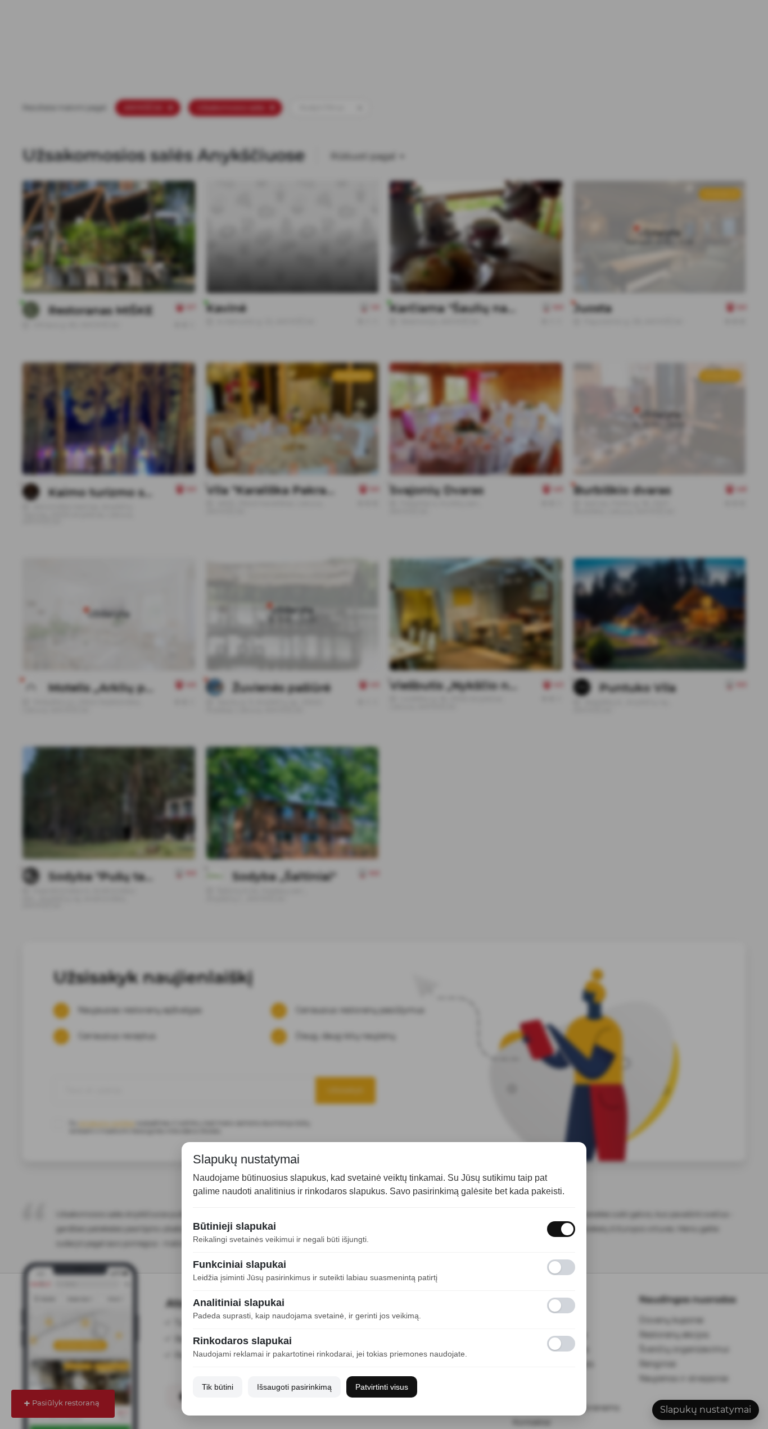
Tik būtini (217, 1386)
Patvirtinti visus (381, 1386)
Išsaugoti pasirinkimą (294, 1386)
